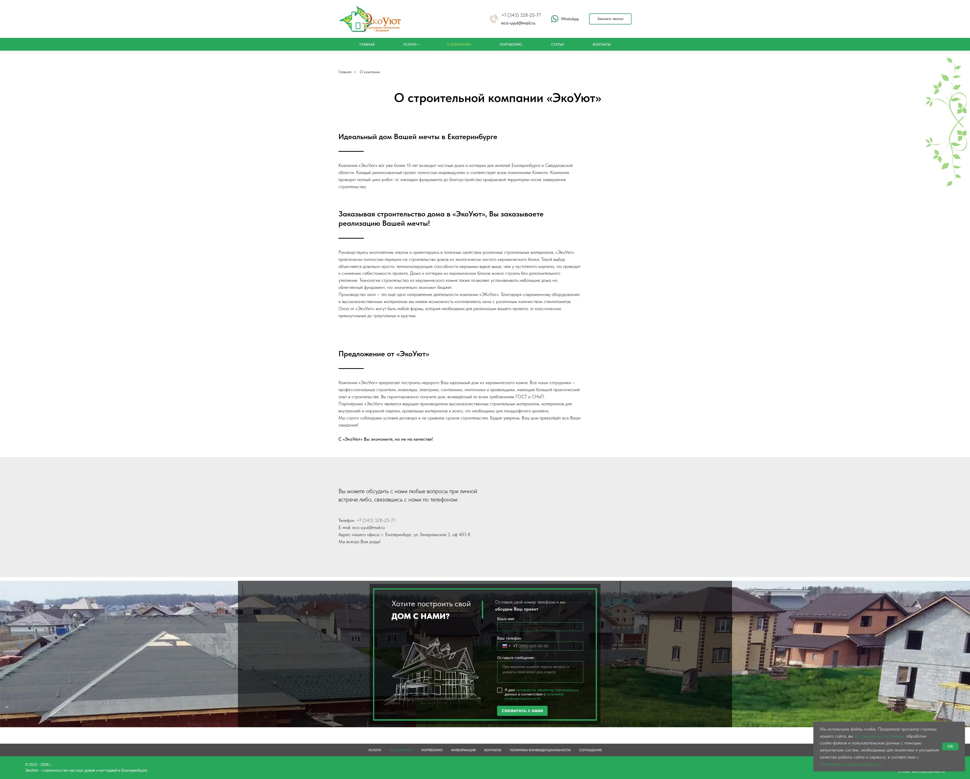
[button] (610, 19)
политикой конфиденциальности (534, 696)
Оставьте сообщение (515, 658)
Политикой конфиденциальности (851, 764)
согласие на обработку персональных (547, 690)
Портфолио (511, 44)
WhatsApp (570, 18)
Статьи (557, 44)
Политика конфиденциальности (540, 750)
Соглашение (590, 750)
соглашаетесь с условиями (879, 736)
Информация (463, 750)
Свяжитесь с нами (522, 710)
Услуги (410, 44)
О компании (459, 44)
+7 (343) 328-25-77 (521, 15)
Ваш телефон (509, 638)
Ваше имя (505, 619)
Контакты (602, 44)
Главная (367, 44)
